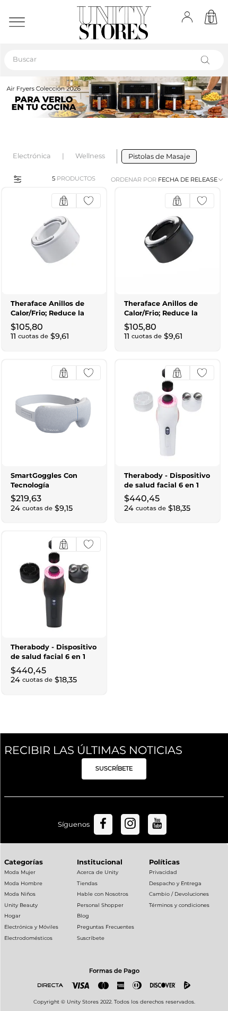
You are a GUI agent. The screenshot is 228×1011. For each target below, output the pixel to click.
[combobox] (114, 60)
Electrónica (32, 156)
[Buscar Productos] (207, 60)
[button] (14, 178)
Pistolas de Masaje (159, 156)
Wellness (90, 156)
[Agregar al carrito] (63, 200)
